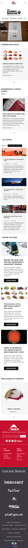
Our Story (6, 455)
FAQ (18, 458)
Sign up (23, 436)
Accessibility (20, 540)
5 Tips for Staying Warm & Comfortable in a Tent (14, 160)
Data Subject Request (7, 525)
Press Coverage (7, 458)
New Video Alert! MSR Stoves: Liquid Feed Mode (13, 217)
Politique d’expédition (10, 540)
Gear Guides (5, 18)
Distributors (19, 456)
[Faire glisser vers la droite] (17, 82)
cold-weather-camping (14, 145)
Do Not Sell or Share (20, 525)
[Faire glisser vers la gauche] (10, 82)
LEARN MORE (11, 280)
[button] (25, 2)
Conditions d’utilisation (14, 533)
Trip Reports (13, 18)
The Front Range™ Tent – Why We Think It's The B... (13, 190)
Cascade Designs (7, 453)
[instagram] (7, 441)
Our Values (6, 456)
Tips (25, 18)
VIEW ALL (3, 93)
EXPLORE (12, 412)
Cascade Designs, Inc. (16, 522)
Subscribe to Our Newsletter (12, 436)
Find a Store (19, 459)
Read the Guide (7, 75)
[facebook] (10, 441)
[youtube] (15, 441)
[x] (12, 441)
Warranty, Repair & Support (21, 454)
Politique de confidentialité (19, 529)
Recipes (20, 18)
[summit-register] (19, 441)
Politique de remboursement (14, 536)
